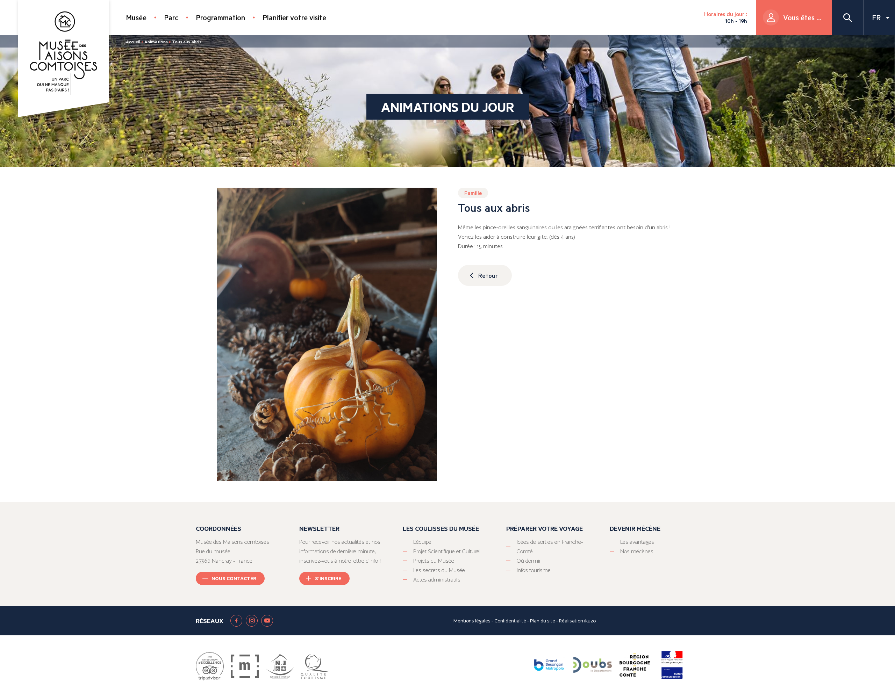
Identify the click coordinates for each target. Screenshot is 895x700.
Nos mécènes (636, 551)
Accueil (133, 41)
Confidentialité (510, 620)
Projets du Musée (433, 560)
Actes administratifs (436, 579)
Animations (156, 41)
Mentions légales (472, 620)
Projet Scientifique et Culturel (446, 551)
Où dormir (529, 560)
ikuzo (590, 620)
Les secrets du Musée (439, 570)
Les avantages (637, 542)
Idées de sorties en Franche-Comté (550, 547)
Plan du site (542, 620)
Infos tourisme (534, 570)
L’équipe (422, 542)
